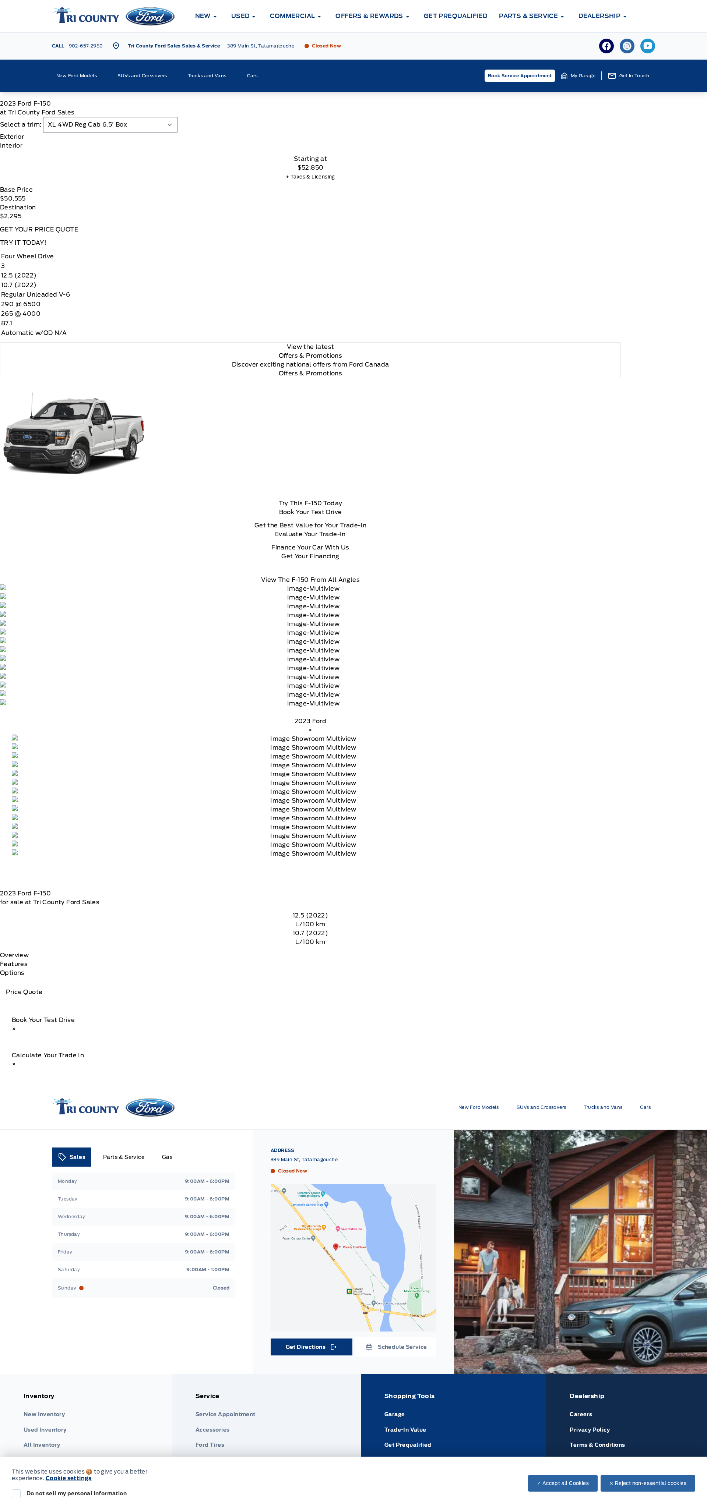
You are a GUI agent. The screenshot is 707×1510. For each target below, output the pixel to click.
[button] (578, 75)
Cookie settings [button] (69, 1478)
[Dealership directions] (353, 1258)
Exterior (12, 136)
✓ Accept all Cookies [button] (563, 1483)
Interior (11, 145)
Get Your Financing (310, 556)
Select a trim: (21, 124)
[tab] (310, 136)
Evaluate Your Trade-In (310, 534)
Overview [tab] (14, 955)
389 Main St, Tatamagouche (260, 46)
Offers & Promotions (310, 373)
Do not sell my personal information (77, 1493)
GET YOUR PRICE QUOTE (39, 229)
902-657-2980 (86, 46)
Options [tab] (12, 972)
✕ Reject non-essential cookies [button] (647, 1483)
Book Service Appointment (520, 75)
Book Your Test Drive (310, 512)
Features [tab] (14, 964)
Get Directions (311, 1349)
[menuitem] (207, 16)
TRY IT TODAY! (23, 242)
